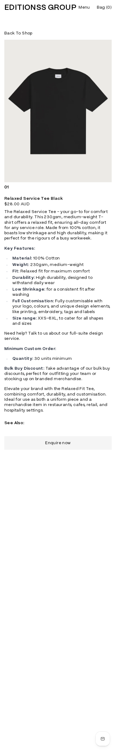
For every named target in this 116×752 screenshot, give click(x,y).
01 (6, 187)
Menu (84, 8)
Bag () (104, 8)
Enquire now (58, 443)
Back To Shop (18, 33)
